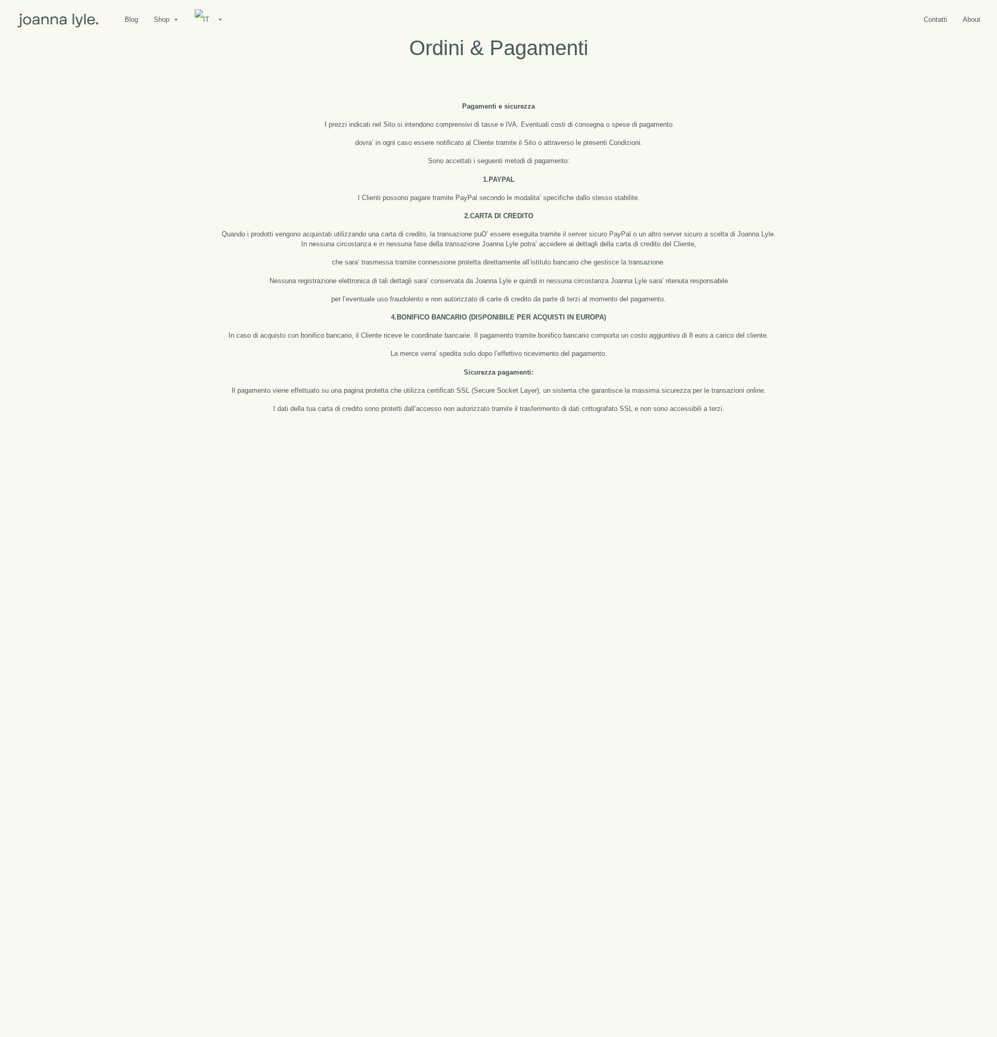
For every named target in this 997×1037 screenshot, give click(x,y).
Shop (161, 19)
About (971, 19)
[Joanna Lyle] (58, 19)
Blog (131, 19)
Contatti (935, 19)
